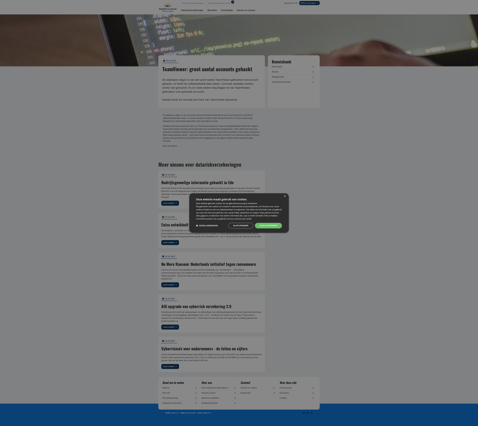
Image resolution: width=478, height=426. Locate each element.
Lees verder (247, 218)
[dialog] (239, 213)
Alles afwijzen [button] (240, 225)
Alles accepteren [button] (268, 225)
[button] (207, 225)
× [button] (285, 196)
